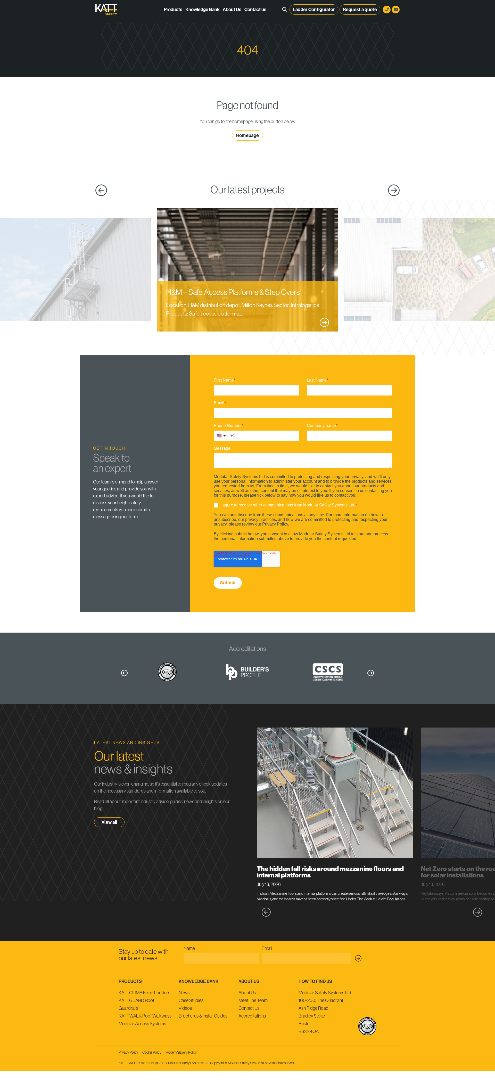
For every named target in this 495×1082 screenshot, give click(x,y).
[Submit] (358, 958)
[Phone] (387, 9)
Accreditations (252, 1016)
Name (189, 948)
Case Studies (191, 1000)
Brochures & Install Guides (203, 1016)
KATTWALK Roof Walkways (145, 1016)
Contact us (255, 9)
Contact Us (248, 1008)
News (184, 992)
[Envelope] (396, 9)
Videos (185, 1008)
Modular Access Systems (142, 1023)
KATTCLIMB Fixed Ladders (144, 992)
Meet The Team (253, 1000)
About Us (232, 9)
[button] (124, 673)
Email (267, 948)
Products (173, 9)
